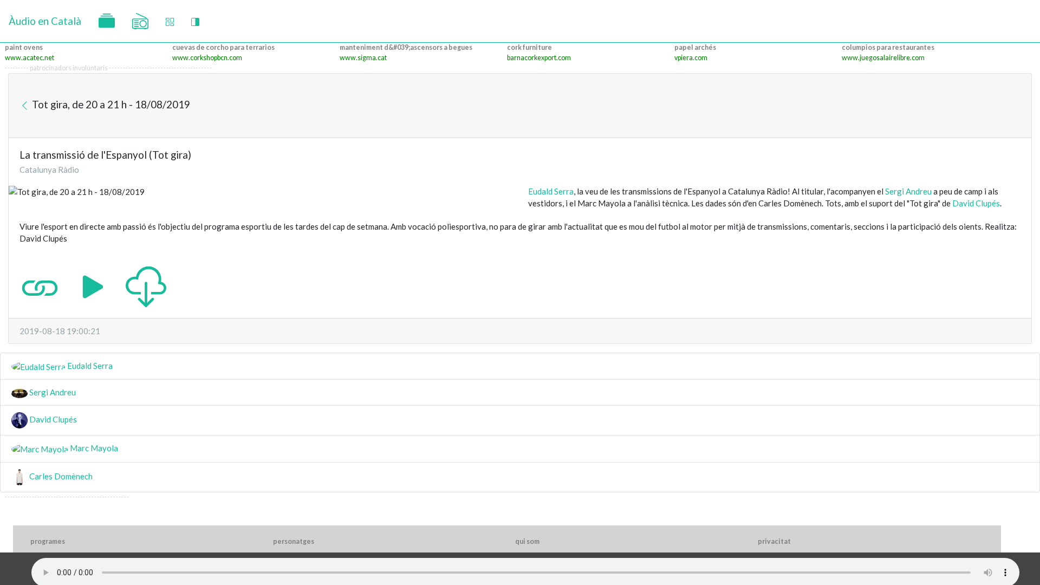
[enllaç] (40, 285)
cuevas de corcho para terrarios (223, 47)
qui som (527, 541)
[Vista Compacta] (170, 21)
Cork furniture (529, 47)
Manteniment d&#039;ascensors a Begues (406, 47)
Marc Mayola (93, 448)
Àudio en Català (45, 21)
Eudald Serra (551, 191)
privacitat (774, 541)
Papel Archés (695, 47)
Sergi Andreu (908, 191)
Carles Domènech (60, 476)
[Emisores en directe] (140, 21)
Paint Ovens (24, 47)
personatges (293, 541)
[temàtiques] (106, 21)
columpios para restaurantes (888, 47)
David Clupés (976, 203)
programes (47, 541)
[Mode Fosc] (195, 21)
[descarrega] (146, 285)
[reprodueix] (93, 285)
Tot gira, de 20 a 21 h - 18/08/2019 (110, 104)
